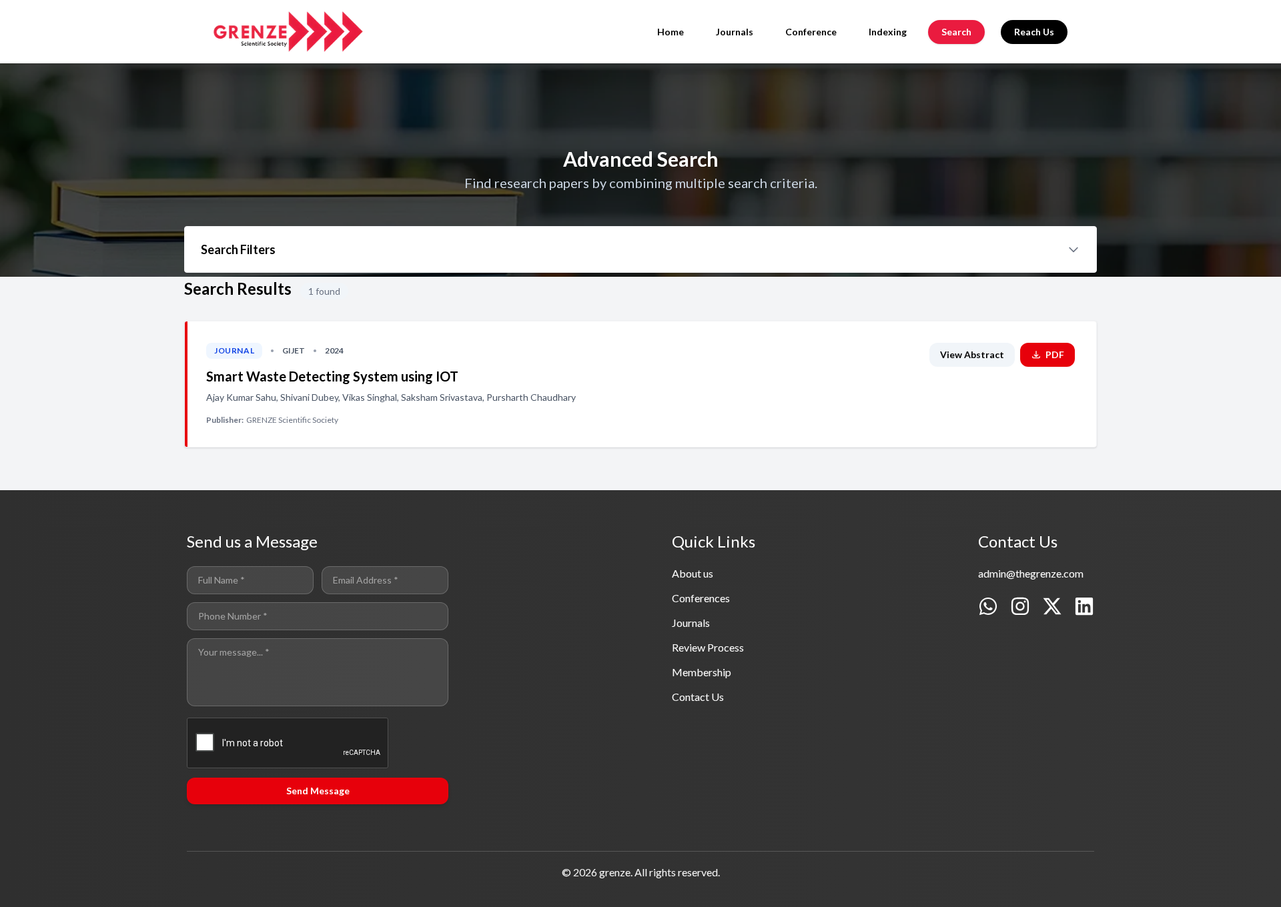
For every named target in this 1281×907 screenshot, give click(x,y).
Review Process (708, 647)
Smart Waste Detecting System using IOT (332, 376)
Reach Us (1034, 31)
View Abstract (972, 354)
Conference (811, 31)
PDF (1054, 354)
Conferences (701, 598)
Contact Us (698, 696)
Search (956, 31)
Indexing (888, 31)
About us (692, 573)
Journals (734, 31)
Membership (701, 672)
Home (670, 31)
